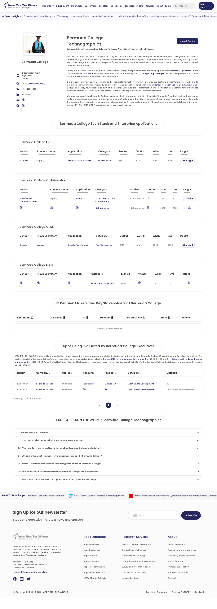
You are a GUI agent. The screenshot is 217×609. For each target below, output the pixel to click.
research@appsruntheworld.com (31, 572)
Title (83, 317)
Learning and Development (132, 359)
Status (66, 373)
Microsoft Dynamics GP (182, 70)
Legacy (40, 160)
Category (134, 373)
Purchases (76, 5)
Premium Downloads (178, 572)
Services (150, 5)
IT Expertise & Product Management (139, 561)
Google (70, 87)
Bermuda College (44, 383)
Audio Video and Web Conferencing (105, 200)
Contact (172, 578)
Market (171, 373)
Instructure (88, 383)
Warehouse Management (104, 495)
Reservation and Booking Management (196, 495)
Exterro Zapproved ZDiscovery (47, 16)
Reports (46, 5)
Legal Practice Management (141, 389)
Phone (186, 317)
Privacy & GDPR (181, 592)
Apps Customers (92, 550)
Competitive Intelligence (134, 550)
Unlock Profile (187, 41)
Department (135, 317)
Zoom (91, 73)
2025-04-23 (22, 383)
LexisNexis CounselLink (96, 16)
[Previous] (99, 405)
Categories (116, 5)
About (159, 5)
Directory (103, 5)
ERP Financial (104, 160)
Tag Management (104, 245)
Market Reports (175, 561)
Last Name (56, 317)
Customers (90, 5)
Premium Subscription (178, 566)
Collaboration (102, 208)
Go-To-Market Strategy (133, 555)
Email (164, 317)
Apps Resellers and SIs (94, 566)
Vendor (87, 373)
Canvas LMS (109, 359)
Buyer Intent (62, 5)
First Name (24, 317)
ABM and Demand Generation (136, 544)
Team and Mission (176, 544)
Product (109, 373)
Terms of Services (156, 592)
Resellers (129, 5)
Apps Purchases (91, 544)
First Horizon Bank (123, 16)
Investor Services (130, 578)
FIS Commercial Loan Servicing (198, 16)
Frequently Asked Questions (181, 555)
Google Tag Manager (153, 73)
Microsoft (158, 84)
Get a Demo (203, 6)
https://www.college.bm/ (33, 83)
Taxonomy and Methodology (182, 550)
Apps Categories (92, 561)
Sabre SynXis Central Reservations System (150, 495)
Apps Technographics (94, 572)
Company (42, 373)
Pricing (139, 5)
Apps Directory (91, 555)
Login (168, 5)
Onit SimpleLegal (175, 359)
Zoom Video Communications (181, 84)
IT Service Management (102, 283)
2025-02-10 (22, 389)
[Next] (117, 405)
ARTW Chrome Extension (95, 578)
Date (20, 373)
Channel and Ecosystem (134, 572)
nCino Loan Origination (148, 16)
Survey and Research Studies (136, 566)
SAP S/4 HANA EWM (78, 495)
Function (105, 317)
